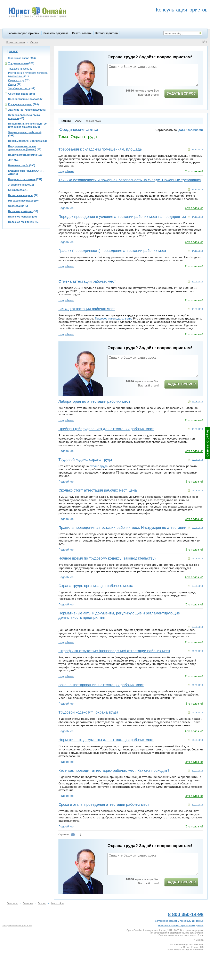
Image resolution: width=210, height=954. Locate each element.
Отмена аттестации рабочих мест (87, 281)
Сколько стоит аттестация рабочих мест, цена (97, 490)
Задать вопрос (181, 93)
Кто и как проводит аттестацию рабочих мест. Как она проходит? (113, 770)
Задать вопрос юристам (24, 33)
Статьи (34, 42)
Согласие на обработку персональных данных (179, 921)
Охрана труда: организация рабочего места (95, 586)
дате (181, 129)
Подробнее (66, 171)
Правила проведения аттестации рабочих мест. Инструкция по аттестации (122, 528)
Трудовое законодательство (113, 318)
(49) (14, 84)
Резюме (42, 903)
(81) (21, 88)
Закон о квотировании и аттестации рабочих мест (101, 685)
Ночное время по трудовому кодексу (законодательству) (107, 558)
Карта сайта (57, 903)
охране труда (99, 466)
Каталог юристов (106, 33)
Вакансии (28, 903)
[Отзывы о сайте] (207, 443)
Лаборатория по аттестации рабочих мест (94, 401)
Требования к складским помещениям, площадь (100, 149)
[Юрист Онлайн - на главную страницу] (37, 13)
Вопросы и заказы (15, 42)
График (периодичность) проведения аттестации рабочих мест (112, 251)
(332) (20, 68)
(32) (19, 80)
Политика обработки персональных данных (180, 925)
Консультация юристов (182, 9)
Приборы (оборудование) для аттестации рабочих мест (106, 429)
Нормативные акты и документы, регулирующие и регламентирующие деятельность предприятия (119, 615)
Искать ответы (81, 33)
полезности (195, 129)
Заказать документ (55, 33)
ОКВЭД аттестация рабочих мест (86, 309)
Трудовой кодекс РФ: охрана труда (88, 712)
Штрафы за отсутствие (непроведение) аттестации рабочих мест (114, 651)
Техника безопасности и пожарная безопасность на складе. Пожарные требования (129, 180)
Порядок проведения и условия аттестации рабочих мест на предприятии (122, 217)
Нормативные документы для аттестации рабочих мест (106, 740)
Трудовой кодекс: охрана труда (85, 460)
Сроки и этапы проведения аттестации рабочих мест (103, 804)
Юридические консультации (17, 925)
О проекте (12, 903)
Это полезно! (194, 171)
